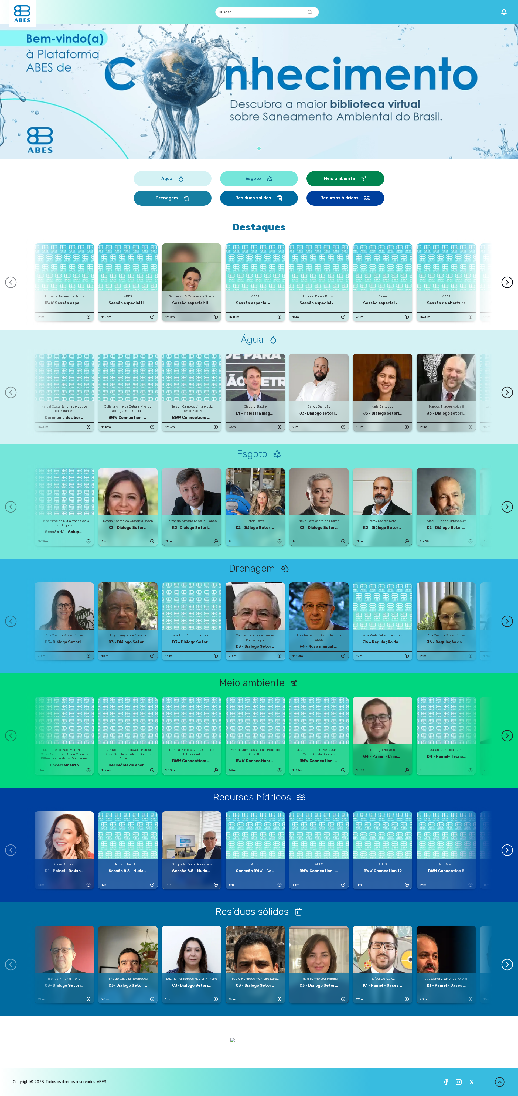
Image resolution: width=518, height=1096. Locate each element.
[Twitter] (471, 1082)
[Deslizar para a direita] (507, 282)
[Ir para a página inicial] (22, 13)
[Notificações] (504, 12)
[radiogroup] (259, 148)
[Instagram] (458, 1082)
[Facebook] (445, 1082)
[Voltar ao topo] (499, 1082)
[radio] (259, 148)
